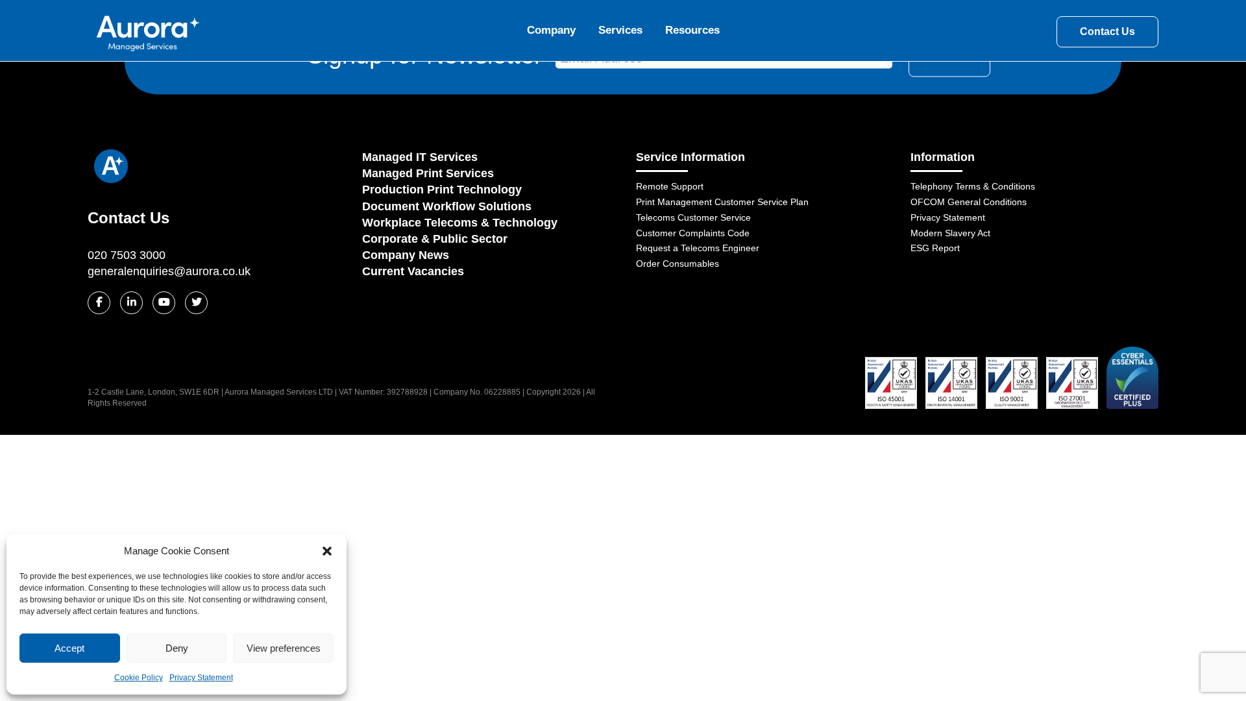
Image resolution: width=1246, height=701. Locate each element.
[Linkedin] (131, 302)
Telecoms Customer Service (693, 217)
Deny (176, 648)
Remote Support (669, 186)
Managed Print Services (428, 173)
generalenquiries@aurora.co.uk (169, 271)
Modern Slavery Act (950, 233)
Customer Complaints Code (693, 233)
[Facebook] (99, 302)
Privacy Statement (201, 677)
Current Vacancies (413, 271)
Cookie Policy (138, 677)
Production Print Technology (442, 189)
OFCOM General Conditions (968, 202)
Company (551, 30)
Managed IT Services (420, 157)
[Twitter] (196, 302)
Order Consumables (677, 263)
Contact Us (1107, 31)
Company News (405, 255)
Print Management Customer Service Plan (722, 202)
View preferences (284, 648)
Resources (692, 30)
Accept (69, 648)
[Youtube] (164, 302)
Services (620, 30)
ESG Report (935, 248)
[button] (327, 551)
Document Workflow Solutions (446, 206)
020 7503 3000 (126, 255)
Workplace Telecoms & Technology (459, 222)
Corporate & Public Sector (434, 238)
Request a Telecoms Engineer (697, 248)
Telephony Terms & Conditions (972, 186)
